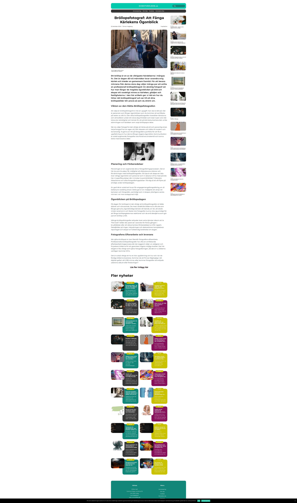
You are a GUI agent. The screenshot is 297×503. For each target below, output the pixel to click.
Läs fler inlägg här (139, 267)
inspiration (164, 26)
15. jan (130, 424)
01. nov (130, 336)
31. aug (159, 300)
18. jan (159, 336)
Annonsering (137, 11)
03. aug (130, 318)
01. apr (130, 300)
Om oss (145, 11)
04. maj (159, 318)
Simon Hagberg (128, 26)
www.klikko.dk (136, 497)
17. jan (130, 371)
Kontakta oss (160, 11)
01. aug (130, 282)
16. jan (159, 389)
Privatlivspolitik (205, 500)
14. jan (159, 442)
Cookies (151, 11)
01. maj (159, 282)
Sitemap (162, 498)
